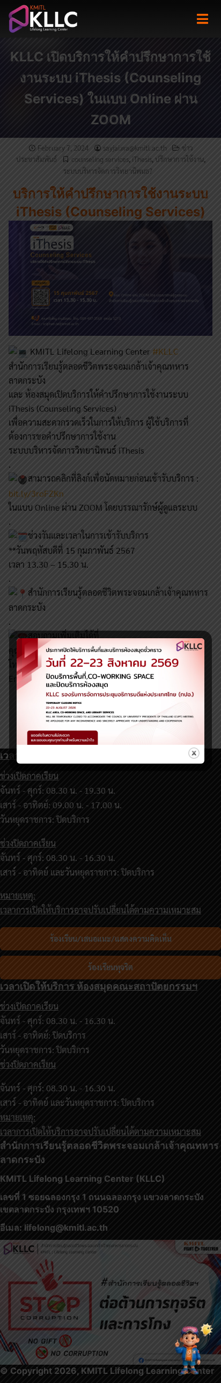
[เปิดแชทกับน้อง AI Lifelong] (190, 1350)
